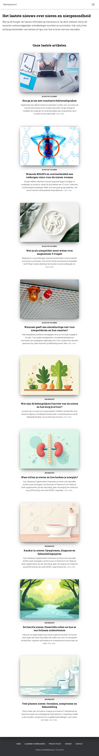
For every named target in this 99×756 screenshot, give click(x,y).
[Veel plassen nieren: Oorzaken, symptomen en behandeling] (49, 675)
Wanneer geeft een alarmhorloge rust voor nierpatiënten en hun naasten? (49, 328)
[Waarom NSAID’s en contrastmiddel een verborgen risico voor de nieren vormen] (49, 145)
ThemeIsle (59, 750)
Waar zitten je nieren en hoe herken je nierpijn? (49, 477)
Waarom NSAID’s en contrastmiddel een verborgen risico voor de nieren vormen (49, 175)
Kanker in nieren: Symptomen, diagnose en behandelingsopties (49, 552)
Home (18, 744)
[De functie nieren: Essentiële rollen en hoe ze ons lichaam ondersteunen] (49, 598)
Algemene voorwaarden (35, 744)
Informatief (49, 399)
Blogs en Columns (49, 96)
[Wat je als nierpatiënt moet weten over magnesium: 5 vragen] (49, 222)
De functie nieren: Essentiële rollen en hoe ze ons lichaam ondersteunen (49, 628)
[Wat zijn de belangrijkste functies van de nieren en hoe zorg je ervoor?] (49, 375)
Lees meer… (60, 114)
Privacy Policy (55, 744)
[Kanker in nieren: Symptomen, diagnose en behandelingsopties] (49, 522)
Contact (79, 744)
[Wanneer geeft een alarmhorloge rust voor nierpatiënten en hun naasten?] (49, 299)
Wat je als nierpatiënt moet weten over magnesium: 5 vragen (49, 252)
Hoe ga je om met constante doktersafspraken (49, 100)
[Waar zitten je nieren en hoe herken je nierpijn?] (49, 449)
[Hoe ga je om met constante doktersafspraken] (49, 72)
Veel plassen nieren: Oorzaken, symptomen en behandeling (49, 705)
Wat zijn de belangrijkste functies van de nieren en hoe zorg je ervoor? (49, 405)
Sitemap (68, 744)
